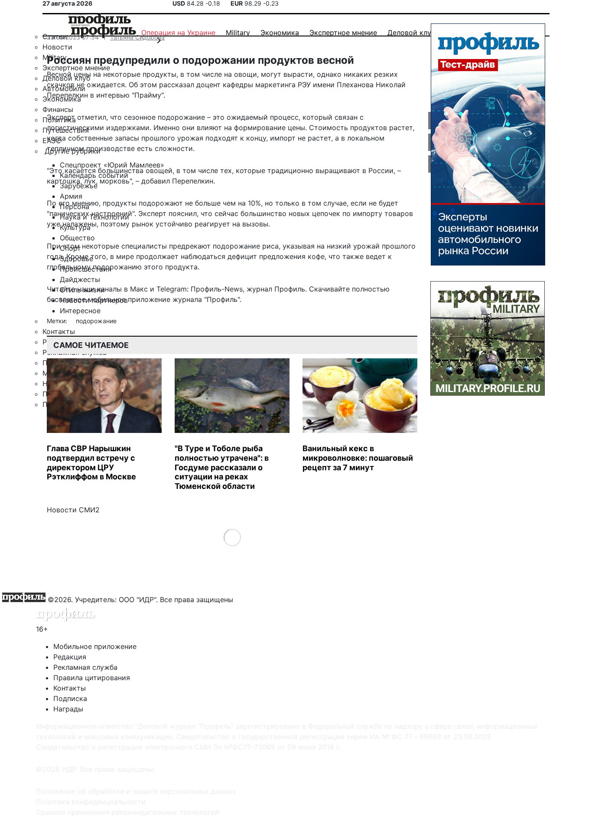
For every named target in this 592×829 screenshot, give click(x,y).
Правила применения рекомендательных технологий (127, 812)
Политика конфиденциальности (91, 801)
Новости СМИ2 (73, 509)
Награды (68, 708)
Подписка (70, 698)
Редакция (69, 656)
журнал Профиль (276, 289)
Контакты (69, 688)
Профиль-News (217, 289)
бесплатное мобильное (86, 299)
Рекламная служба (85, 667)
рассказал (176, 84)
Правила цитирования (91, 677)
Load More (232, 537)
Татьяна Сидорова (137, 37)
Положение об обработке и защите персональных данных (136, 791)
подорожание (96, 320)
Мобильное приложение (95, 646)
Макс (139, 289)
